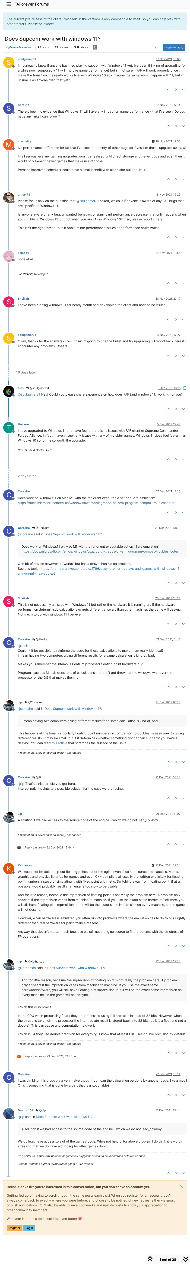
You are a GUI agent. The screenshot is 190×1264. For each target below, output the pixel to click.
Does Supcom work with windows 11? (72, 534)
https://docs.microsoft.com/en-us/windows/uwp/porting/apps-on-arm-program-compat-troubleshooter (96, 503)
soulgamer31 (27, 59)
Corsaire (24, 491)
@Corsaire (42, 528)
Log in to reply (174, 47)
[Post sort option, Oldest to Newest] (155, 47)
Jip (20, 702)
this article (59, 743)
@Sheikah (42, 639)
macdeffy (24, 141)
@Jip (38, 777)
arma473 (24, 194)
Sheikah (23, 298)
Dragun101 (25, 1110)
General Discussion (20, 47)
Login (29, 1228)
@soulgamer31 (39, 388)
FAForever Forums (32, 4)
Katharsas (25, 865)
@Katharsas (36, 961)
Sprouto (23, 105)
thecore (23, 424)
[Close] (181, 1187)
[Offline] (10, 198)
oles (21, 388)
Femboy (23, 253)
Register (14, 1228)
